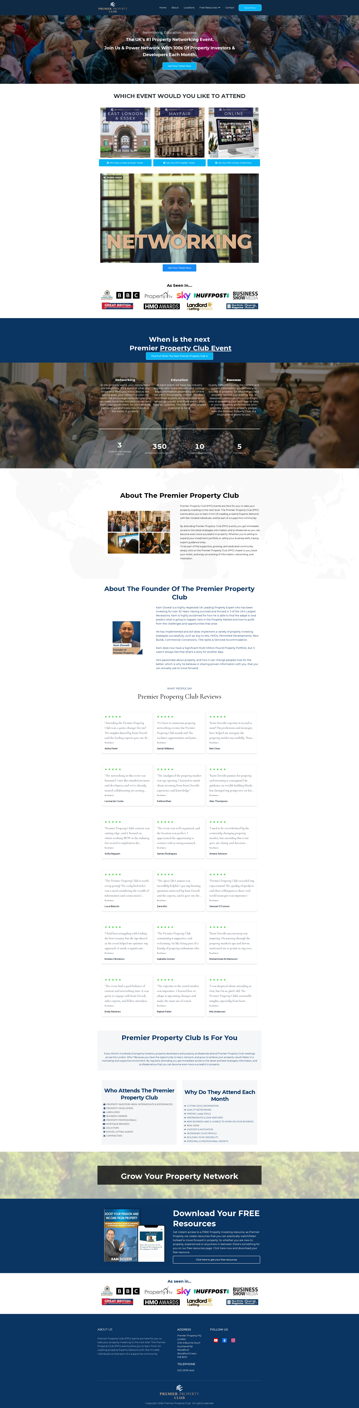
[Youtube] (215, 1340)
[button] (219, 7)
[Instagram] (233, 1340)
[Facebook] (224, 1340)
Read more (109, 742)
